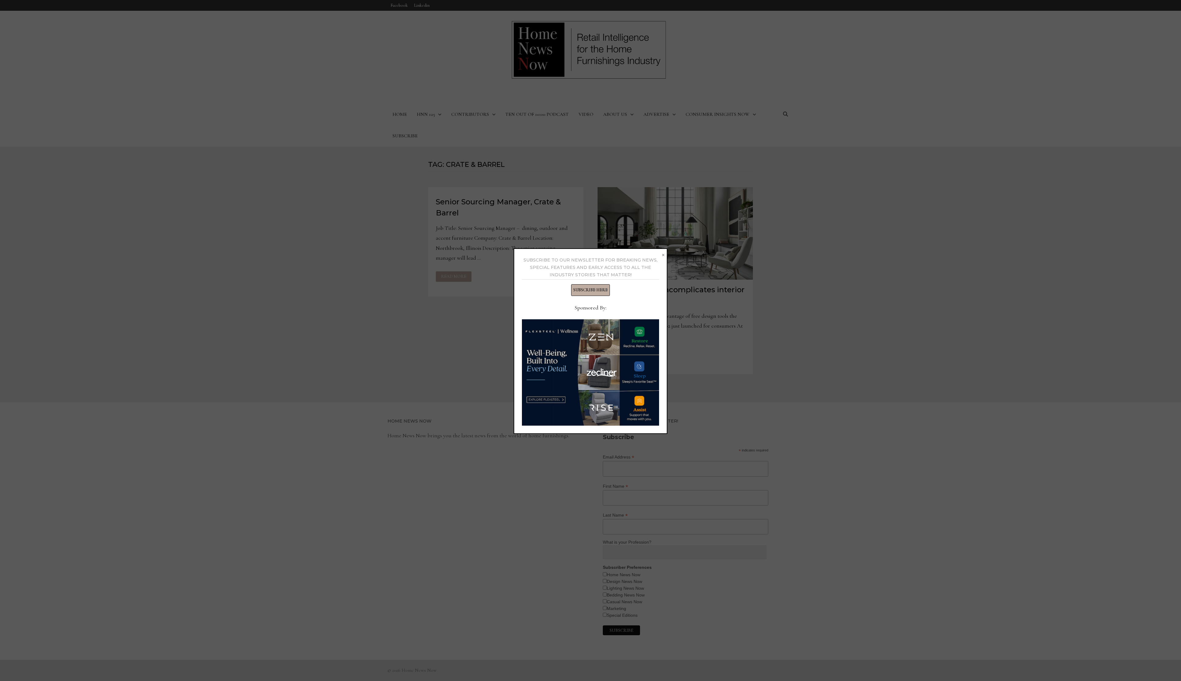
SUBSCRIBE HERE (590, 290)
